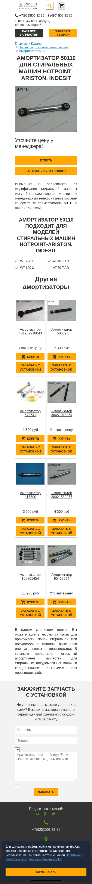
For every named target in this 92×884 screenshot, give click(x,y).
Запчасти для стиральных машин (43, 47)
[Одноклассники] (45, 814)
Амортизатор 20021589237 (61, 495)
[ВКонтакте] (37, 814)
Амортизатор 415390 (30, 495)
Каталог (37, 43)
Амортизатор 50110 (33, 51)
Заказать (46, 792)
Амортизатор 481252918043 (30, 331)
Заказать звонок (63, 33)
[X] (53, 814)
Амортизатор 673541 (30, 413)
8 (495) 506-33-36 (59, 15)
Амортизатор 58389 (61, 331)
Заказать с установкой (46, 171)
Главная (21, 43)
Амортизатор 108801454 (30, 576)
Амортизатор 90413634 (61, 576)
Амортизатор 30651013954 (61, 413)
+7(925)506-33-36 (31, 15)
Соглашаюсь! (46, 872)
